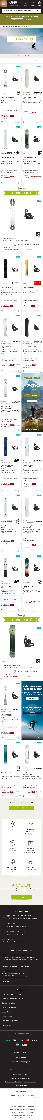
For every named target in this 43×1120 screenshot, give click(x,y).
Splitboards (9, 26)
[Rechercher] (40, 9)
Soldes (13, 1095)
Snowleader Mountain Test (14, 1098)
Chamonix (14, 966)
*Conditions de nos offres (20, 1074)
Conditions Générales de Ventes (20, 1078)
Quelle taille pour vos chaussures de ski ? (22, 1109)
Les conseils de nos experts (12, 994)
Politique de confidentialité (13, 1082)
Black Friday (21, 1095)
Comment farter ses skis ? (22, 1118)
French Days (30, 1095)
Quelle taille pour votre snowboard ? (22, 1115)
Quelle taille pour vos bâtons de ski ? (23, 1112)
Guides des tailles (8, 1003)
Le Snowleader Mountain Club (12, 998)
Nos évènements (8, 1016)
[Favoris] (2, 122)
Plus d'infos (6, 981)
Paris (27, 966)
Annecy (5, 966)
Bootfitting (6, 1012)
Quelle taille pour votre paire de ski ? (23, 1106)
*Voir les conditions (32, 429)
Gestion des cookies (30, 1082)
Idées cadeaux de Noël (32, 1098)
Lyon (21, 966)
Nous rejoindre (7, 1025)
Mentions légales (21, 1085)
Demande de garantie (10, 1021)
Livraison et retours (9, 1007)
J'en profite (28, 20)
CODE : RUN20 (16, 20)
